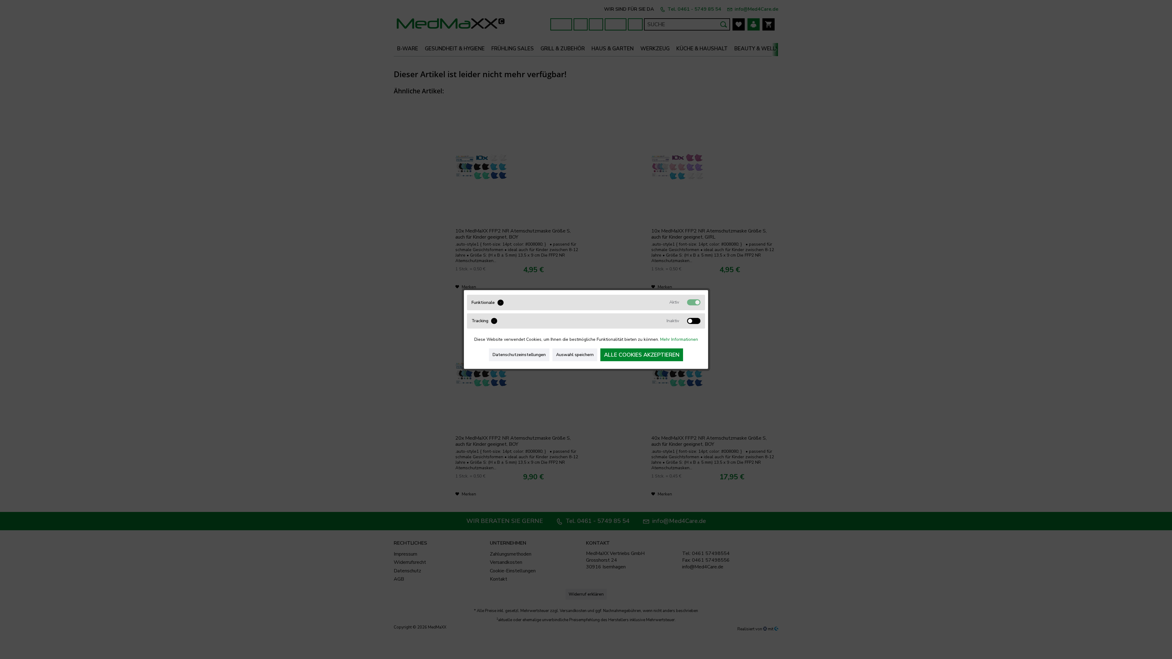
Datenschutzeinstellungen (519, 355)
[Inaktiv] (693, 321)
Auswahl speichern (575, 355)
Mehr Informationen (679, 339)
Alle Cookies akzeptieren (641, 354)
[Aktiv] (693, 302)
